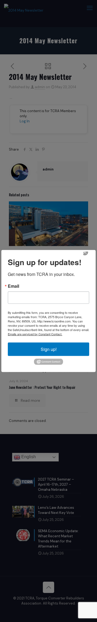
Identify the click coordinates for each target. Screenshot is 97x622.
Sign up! (49, 349)
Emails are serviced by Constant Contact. (35, 334)
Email (13, 286)
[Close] (88, 255)
